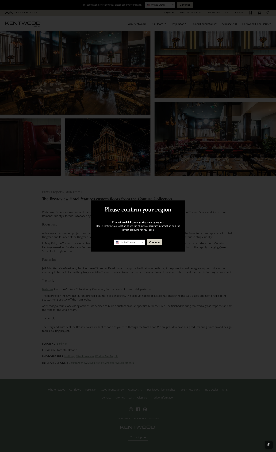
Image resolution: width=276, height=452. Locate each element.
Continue (154, 242)
